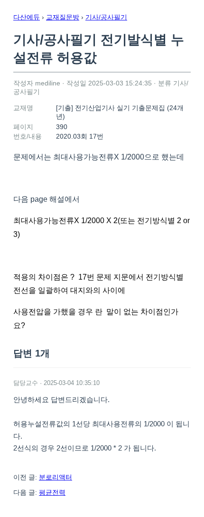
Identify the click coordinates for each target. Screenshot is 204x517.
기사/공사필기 (106, 17)
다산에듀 (26, 17)
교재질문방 (62, 17)
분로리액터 (55, 477)
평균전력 (52, 492)
